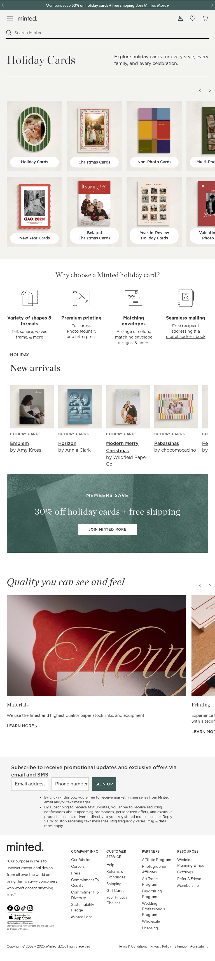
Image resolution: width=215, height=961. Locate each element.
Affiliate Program (156, 859)
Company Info (85, 851)
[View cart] (204, 18)
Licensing (150, 927)
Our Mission (81, 859)
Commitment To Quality (85, 882)
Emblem (19, 443)
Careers (78, 866)
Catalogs (185, 871)
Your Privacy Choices (117, 899)
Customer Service (116, 854)
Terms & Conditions (133, 946)
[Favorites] (192, 18)
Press (75, 873)
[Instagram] (30, 908)
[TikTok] (23, 908)
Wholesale (151, 921)
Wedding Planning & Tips (190, 862)
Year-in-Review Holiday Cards (154, 235)
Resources (188, 851)
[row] (107, 59)
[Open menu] (10, 18)
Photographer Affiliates (154, 869)
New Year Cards (34, 238)
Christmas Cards (94, 162)
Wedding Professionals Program (153, 909)
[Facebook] (10, 908)
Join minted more (107, 529)
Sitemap (180, 946)
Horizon (67, 443)
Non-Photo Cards (154, 162)
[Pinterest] (16, 908)
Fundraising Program (152, 893)
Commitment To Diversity (85, 894)
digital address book (185, 336)
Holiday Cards (34, 162)
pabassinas (166, 443)
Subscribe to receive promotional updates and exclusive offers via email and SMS (94, 770)
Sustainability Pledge (82, 907)
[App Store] (32, 917)
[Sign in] (180, 18)
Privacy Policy (160, 946)
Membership (188, 885)
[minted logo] (27, 18)
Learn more (21, 726)
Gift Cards (115, 890)
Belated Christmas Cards (94, 235)
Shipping (113, 883)
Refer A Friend (189, 878)
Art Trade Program (150, 881)
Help (110, 864)
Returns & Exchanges (115, 874)
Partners (151, 851)
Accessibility (199, 946)
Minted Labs (81, 916)
